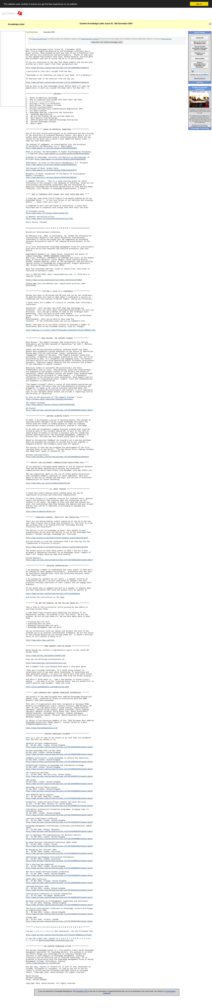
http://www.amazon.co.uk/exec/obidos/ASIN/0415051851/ (51, 165)
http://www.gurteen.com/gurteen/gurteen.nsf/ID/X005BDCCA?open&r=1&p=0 (59, 806)
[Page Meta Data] (210, 25)
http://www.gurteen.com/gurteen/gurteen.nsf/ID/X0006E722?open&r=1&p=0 (59, 853)
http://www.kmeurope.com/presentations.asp (46, 663)
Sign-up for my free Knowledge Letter (199, 42)
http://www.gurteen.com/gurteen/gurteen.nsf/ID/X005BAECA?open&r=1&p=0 (59, 905)
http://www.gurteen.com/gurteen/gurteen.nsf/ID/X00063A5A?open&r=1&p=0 (59, 815)
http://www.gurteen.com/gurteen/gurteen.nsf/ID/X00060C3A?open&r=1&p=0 (59, 914)
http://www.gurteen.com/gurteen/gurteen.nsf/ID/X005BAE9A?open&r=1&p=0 (59, 868)
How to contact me (199, 78)
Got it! (199, 3)
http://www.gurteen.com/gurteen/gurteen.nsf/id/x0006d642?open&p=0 (57, 68)
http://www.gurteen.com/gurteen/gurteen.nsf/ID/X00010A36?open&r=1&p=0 (59, 890)
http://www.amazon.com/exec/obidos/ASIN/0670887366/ (50, 405)
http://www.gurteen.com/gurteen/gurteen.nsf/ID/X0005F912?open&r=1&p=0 (59, 776)
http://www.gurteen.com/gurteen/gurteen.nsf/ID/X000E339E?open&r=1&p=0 (59, 798)
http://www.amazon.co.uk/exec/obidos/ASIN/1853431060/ (51, 148)
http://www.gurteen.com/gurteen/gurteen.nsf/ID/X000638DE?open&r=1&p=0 (59, 883)
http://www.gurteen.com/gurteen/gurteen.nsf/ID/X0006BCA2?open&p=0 (57, 457)
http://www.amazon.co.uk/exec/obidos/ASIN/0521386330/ (51, 177)
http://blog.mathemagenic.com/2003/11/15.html (47, 687)
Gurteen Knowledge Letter (38, 39)
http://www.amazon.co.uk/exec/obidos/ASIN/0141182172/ (51, 170)
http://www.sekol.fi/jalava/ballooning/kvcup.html (49, 219)
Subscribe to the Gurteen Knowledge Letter (107, 42)
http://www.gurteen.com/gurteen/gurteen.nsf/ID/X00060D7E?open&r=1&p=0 (59, 875)
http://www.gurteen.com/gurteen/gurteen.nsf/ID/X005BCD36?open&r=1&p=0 (59, 897)
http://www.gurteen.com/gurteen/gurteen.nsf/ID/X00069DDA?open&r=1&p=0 (59, 784)
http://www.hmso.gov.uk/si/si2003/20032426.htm (48, 483)
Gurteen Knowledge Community (90, 39)
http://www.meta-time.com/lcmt (40, 640)
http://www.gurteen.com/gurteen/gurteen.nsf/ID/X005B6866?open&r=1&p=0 (59, 791)
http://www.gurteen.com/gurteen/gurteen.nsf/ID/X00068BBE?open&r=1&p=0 (59, 839)
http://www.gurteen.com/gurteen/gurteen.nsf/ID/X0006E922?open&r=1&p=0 (59, 861)
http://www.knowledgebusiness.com (41, 728)
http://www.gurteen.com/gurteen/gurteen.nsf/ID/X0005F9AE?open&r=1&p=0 (59, 754)
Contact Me (199, 38)
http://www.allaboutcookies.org (40, 511)
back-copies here (167, 39)
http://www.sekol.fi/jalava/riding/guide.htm (47, 213)
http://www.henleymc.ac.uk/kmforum (43, 963)
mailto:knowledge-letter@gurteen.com (56, 940)
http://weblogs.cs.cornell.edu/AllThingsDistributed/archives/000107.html (61, 330)
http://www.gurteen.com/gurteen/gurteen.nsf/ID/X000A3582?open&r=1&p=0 (59, 846)
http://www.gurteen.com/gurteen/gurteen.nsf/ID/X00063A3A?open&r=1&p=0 (59, 762)
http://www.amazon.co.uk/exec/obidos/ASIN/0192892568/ (60, 159)
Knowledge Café (82, 991)
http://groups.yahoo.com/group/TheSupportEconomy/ (49, 399)
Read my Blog (199, 58)
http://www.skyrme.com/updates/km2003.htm (45, 656)
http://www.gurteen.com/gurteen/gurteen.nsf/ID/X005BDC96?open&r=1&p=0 (59, 831)
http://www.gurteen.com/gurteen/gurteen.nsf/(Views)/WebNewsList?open (59, 935)
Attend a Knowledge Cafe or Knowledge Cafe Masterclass (200, 65)
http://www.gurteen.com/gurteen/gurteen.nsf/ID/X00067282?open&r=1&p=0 (59, 921)
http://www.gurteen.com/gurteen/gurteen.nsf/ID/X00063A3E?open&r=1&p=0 (59, 769)
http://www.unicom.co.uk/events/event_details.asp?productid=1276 (57, 547)
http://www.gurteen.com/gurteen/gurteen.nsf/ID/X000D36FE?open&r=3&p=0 (59, 410)
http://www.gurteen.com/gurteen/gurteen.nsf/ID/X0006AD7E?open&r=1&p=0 (59, 822)
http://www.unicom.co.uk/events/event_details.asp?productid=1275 (57, 538)
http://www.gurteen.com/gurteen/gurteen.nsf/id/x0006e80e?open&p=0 (57, 82)
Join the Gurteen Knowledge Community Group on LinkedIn (199, 48)
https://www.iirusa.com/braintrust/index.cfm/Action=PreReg (54, 280)
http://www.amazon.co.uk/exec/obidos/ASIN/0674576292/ (64, 154)
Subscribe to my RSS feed (199, 53)
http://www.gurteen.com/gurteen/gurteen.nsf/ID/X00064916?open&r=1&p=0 (59, 747)
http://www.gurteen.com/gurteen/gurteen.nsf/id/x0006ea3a (53, 594)
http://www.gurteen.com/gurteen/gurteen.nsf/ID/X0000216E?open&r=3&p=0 (59, 560)
